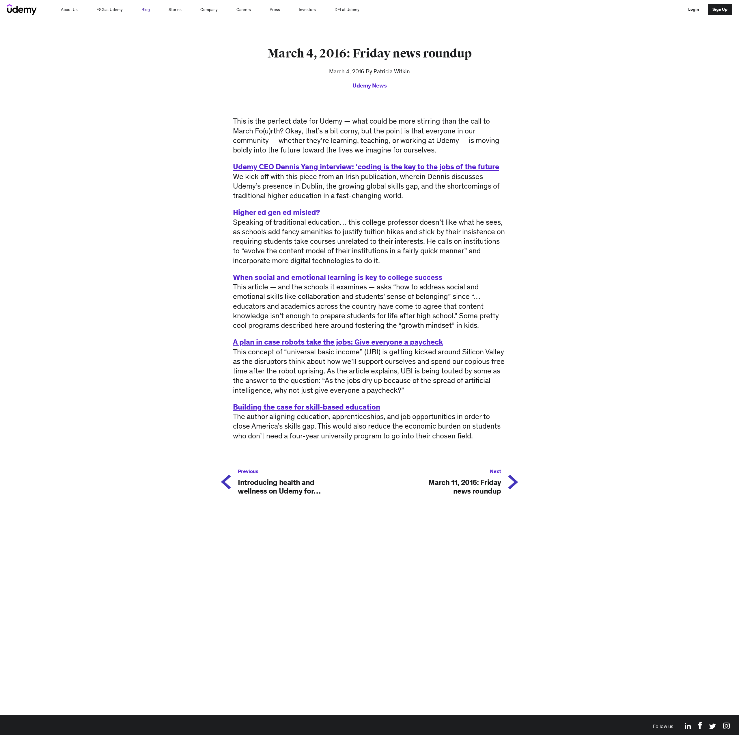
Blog (145, 9)
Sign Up (719, 9)
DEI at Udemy (347, 9)
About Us (69, 9)
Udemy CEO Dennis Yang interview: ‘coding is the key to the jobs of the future (366, 166)
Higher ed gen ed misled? (276, 212)
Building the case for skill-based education (306, 407)
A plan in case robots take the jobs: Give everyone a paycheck (338, 342)
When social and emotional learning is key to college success (337, 277)
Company (209, 9)
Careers (243, 9)
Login (693, 9)
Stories (175, 9)
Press (275, 9)
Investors (307, 9)
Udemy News (369, 85)
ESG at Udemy (109, 9)
